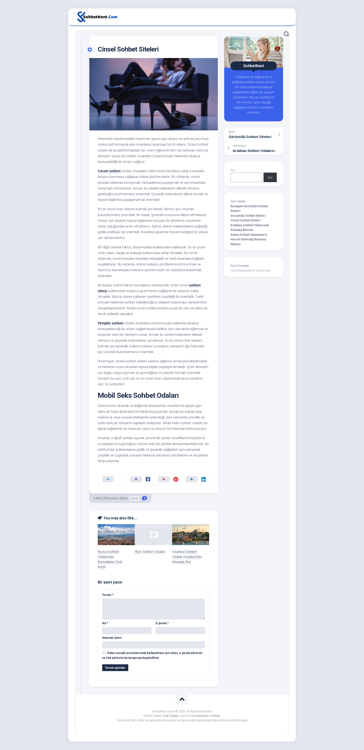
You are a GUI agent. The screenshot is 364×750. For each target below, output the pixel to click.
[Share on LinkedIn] (195, 479)
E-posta (162, 623)
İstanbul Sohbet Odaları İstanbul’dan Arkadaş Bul (187, 557)
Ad (105, 623)
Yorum (108, 595)
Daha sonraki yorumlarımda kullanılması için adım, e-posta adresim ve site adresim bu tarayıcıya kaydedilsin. (152, 655)
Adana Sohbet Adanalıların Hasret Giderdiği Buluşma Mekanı (248, 239)
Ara (232, 170)
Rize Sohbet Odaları (150, 552)
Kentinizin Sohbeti (208, 716)
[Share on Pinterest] (167, 479)
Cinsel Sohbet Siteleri (245, 220)
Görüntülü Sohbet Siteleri (248, 215)
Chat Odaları (171, 716)
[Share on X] (112, 479)
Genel (134, 498)
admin (123, 498)
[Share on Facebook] (140, 479)
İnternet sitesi (112, 637)
